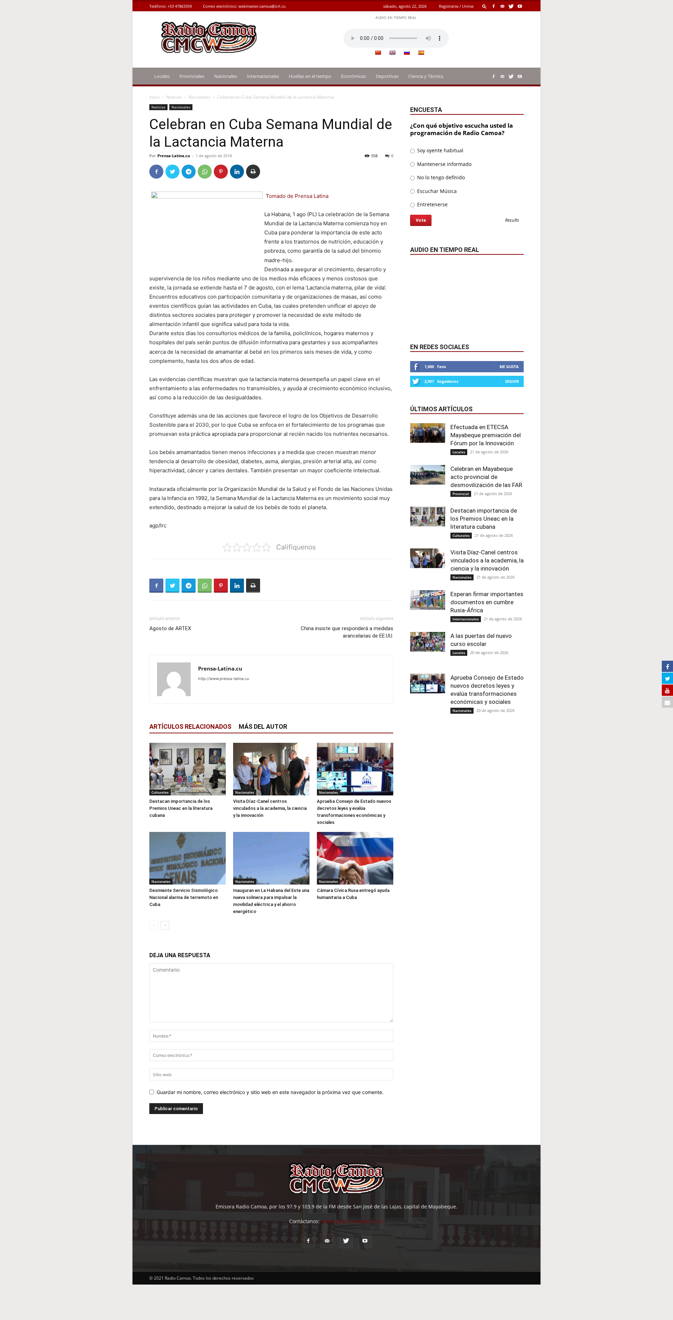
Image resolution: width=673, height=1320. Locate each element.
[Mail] (502, 6)
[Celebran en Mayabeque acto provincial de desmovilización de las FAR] (427, 475)
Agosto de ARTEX (170, 628)
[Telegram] (189, 172)
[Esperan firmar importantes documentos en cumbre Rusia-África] (427, 600)
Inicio (154, 97)
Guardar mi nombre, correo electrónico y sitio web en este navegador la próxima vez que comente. (270, 1092)
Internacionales (263, 76)
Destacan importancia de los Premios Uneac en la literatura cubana (180, 808)
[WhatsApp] (205, 172)
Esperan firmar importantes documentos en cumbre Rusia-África (486, 602)
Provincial (461, 493)
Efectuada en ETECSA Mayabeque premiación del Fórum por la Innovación (485, 435)
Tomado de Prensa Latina (297, 196)
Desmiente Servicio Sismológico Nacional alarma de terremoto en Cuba (183, 897)
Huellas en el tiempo (310, 76)
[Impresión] (253, 172)
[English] (392, 52)
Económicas (353, 76)
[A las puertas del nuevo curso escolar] (427, 642)
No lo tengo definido (440, 177)
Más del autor (263, 726)
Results (512, 220)
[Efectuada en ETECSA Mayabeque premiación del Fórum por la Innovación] (427, 433)
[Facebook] (493, 6)
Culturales (160, 792)
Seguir (512, 381)
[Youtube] (520, 6)
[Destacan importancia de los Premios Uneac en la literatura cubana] (187, 769)
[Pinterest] (221, 172)
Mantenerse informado (443, 164)
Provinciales (191, 76)
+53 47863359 (180, 6)
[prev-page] (153, 925)
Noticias (174, 97)
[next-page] (165, 925)
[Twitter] (511, 6)
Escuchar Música (436, 191)
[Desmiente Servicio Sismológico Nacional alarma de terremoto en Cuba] (187, 858)
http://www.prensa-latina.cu (223, 678)
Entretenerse (432, 204)
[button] (484, 6)
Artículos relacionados (190, 726)
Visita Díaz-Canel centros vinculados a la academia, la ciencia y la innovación (270, 808)
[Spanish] (421, 52)
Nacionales (225, 76)
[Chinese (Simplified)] (378, 52)
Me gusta (509, 366)
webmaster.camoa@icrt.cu (262, 6)
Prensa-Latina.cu (173, 155)
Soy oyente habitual (439, 150)
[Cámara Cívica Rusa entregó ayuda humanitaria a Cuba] (355, 858)
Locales (162, 76)
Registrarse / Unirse (456, 6)
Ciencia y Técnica (425, 76)
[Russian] (406, 52)
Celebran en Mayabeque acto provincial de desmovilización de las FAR (486, 476)
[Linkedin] (237, 172)
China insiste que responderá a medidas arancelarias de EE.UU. (347, 632)
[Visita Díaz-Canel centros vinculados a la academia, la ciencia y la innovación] (271, 769)
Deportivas (387, 76)
